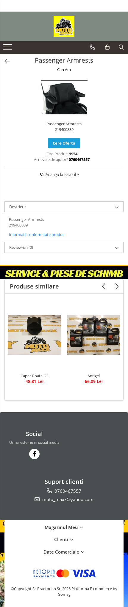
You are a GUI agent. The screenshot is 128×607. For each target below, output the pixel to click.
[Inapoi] (4, 61)
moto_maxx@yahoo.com (67, 499)
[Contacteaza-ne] (92, 47)
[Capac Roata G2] (34, 335)
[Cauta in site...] (121, 47)
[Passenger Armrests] (64, 97)
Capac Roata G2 (34, 375)
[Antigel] (93, 335)
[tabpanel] (64, 97)
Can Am (64, 69)
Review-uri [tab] (21, 247)
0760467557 (67, 491)
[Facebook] (34, 454)
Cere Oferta (64, 143)
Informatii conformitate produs (36, 234)
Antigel (94, 375)
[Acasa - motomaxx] (64, 26)
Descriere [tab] (17, 206)
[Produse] (8, 48)
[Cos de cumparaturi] (107, 47)
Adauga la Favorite (61, 174)
